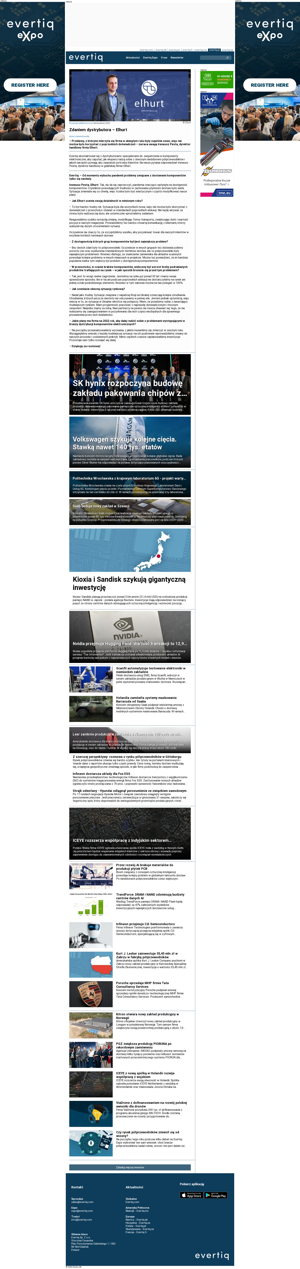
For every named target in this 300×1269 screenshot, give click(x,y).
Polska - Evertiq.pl (136, 1226)
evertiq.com (146, 50)
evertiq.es (174, 50)
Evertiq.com (132, 1202)
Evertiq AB (85, 57)
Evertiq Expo (150, 57)
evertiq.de (161, 50)
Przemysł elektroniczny (80, 123)
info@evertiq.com (81, 1219)
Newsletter (177, 57)
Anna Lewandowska (79, 136)
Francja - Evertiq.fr (136, 1232)
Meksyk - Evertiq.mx (137, 1210)
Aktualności (133, 57)
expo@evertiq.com (82, 1210)
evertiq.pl (214, 50)
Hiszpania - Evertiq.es (138, 1222)
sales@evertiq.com (82, 1202)
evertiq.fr (187, 50)
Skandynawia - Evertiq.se (140, 1229)
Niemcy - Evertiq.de (137, 1219)
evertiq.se (227, 50)
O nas (164, 57)
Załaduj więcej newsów (130, 1167)
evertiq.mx (201, 50)
